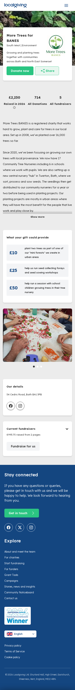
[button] (14, 102)
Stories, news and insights (19, 586)
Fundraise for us (23, 446)
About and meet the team (19, 551)
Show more (38, 216)
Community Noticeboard (19, 592)
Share (50, 71)
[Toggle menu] (66, 5)
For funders (11, 569)
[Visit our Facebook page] (8, 527)
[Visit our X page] (20, 527)
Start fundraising (14, 563)
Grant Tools (11, 575)
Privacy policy (12, 645)
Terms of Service (14, 651)
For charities (11, 557)
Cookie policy (12, 657)
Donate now (20, 71)
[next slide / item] (69, 338)
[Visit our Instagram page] (31, 527)
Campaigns (11, 580)
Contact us (10, 598)
